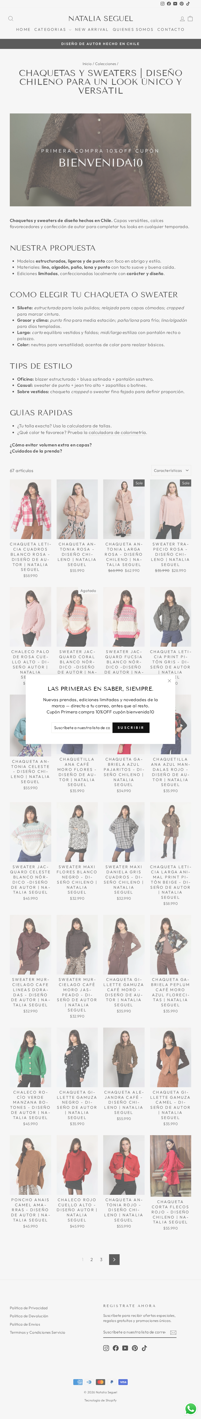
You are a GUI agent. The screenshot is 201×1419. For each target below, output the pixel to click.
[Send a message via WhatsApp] (191, 1409)
